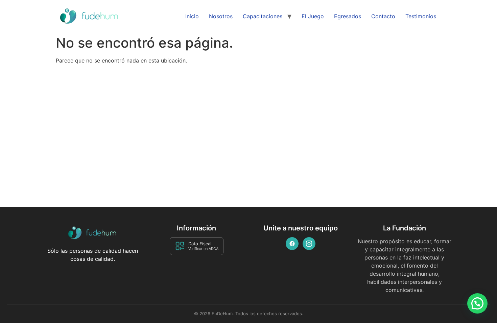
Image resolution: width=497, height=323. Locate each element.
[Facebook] (292, 243)
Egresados (347, 16)
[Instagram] (309, 243)
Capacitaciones (262, 16)
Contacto (383, 16)
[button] (477, 303)
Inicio (192, 16)
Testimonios (420, 16)
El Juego (313, 16)
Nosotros (221, 16)
